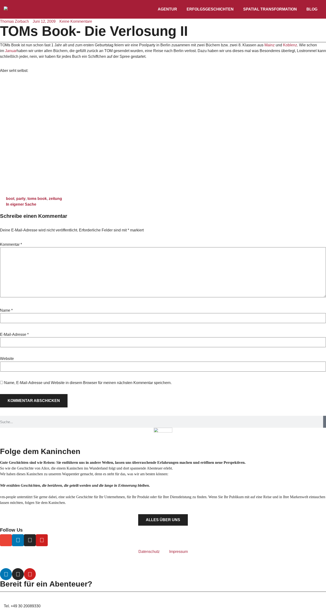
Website (7, 359)
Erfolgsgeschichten (210, 9)
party (21, 199)
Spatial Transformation (270, 9)
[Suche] (324, 422)
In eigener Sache (21, 204)
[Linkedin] (18, 540)
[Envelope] (6, 540)
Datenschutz (149, 552)
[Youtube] (42, 540)
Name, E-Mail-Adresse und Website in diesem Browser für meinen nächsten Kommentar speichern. (88, 383)
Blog (311, 9)
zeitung (55, 199)
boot (10, 199)
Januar (11, 51)
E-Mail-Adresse (14, 335)
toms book (37, 199)
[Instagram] (30, 540)
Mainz (269, 45)
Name (6, 310)
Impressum (178, 552)
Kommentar (11, 244)
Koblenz (290, 45)
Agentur (167, 9)
